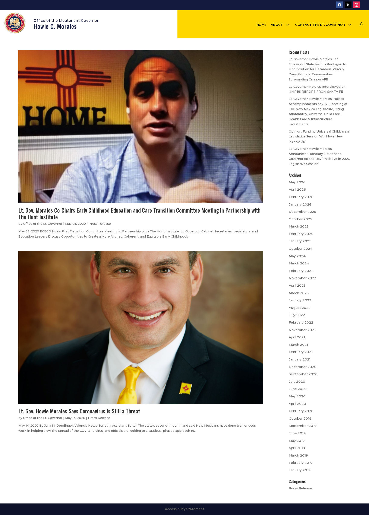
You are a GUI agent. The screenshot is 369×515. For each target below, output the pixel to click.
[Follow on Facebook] (339, 4)
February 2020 (301, 411)
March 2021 (298, 345)
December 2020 (302, 367)
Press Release (100, 224)
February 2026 (301, 197)
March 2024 (299, 263)
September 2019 (302, 426)
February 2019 (300, 463)
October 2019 (300, 418)
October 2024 (300, 249)
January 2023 (300, 300)
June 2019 (297, 433)
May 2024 (297, 256)
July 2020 (297, 381)
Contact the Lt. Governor (320, 25)
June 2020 (298, 389)
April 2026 (297, 189)
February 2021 (300, 352)
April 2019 (297, 448)
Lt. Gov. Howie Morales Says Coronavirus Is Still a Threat (79, 411)
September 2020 (303, 374)
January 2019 (299, 470)
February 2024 (301, 271)
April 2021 (297, 337)
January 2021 (299, 359)
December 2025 (302, 212)
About (277, 25)
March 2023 (299, 293)
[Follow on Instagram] (356, 4)
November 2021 (302, 330)
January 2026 (300, 204)
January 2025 (300, 241)
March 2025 (299, 226)
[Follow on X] (348, 4)
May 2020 (297, 396)
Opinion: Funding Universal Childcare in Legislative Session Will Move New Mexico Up (319, 137)
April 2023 (297, 285)
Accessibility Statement (184, 509)
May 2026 (297, 182)
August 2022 (299, 308)
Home (261, 25)
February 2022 (301, 322)
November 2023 (302, 278)
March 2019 (298, 455)
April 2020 (297, 404)
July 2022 (297, 315)
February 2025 (301, 234)
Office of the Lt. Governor (42, 224)
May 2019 (297, 441)
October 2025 (300, 219)
